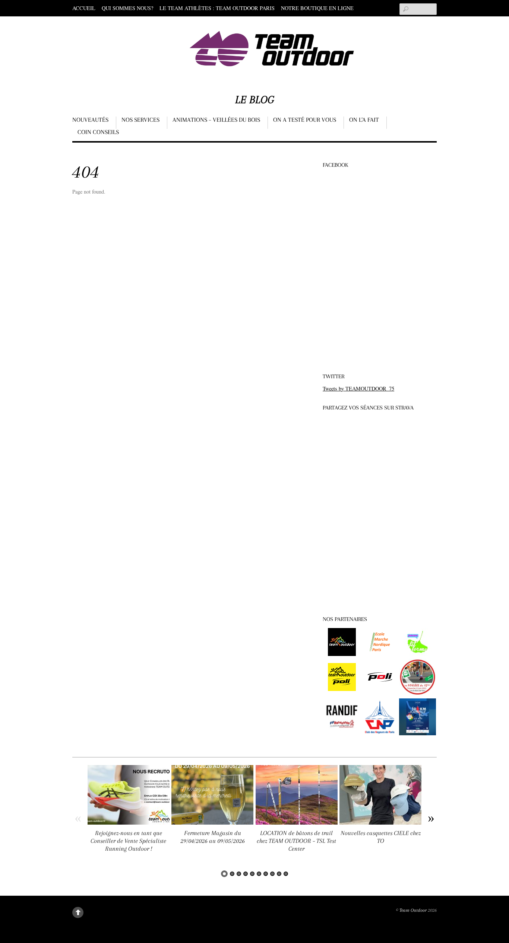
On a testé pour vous (304, 120)
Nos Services (140, 120)
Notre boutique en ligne (317, 8)
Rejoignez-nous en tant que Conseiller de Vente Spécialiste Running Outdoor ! (128, 840)
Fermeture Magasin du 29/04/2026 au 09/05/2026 (212, 836)
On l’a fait (364, 120)
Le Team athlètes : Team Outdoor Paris (217, 8)
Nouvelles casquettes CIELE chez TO (381, 836)
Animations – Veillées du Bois (216, 120)
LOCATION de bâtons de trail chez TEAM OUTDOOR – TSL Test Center (296, 840)
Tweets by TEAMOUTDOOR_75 (358, 388)
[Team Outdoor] (273, 65)
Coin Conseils (98, 132)
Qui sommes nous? (127, 8)
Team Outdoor (413, 910)
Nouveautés (90, 120)
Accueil (83, 8)
